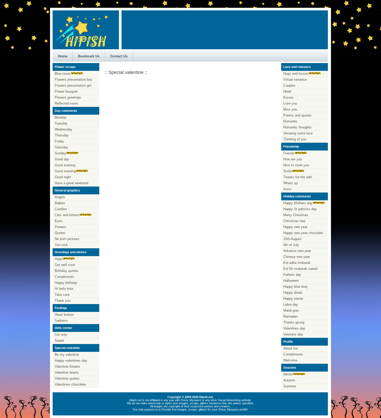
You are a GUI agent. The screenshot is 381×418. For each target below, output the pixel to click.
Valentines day (294, 328)
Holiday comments (297, 196)
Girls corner (63, 328)
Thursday (62, 135)
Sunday (60, 153)
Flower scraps (65, 67)
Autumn (289, 380)
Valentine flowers (67, 366)
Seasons (289, 367)
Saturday (61, 147)
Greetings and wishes (71, 252)
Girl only (61, 335)
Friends (288, 153)
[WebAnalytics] (190, 413)
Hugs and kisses (295, 74)
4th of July (291, 245)
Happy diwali (292, 292)
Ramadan (290, 316)
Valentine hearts (67, 372)
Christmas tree (294, 221)
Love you (290, 103)
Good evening (65, 165)
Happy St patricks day (300, 209)
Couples (289, 85)
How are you (292, 159)
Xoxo (287, 189)
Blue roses (63, 74)
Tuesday (61, 123)
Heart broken (64, 315)
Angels (60, 197)
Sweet (59, 340)
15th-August (292, 239)
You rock (61, 245)
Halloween (291, 281)
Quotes (60, 233)
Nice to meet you (296, 165)
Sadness (61, 321)
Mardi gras (291, 310)
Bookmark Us (89, 56)
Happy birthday (66, 283)
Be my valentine (67, 355)
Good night (63, 177)
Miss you (290, 109)
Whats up (290, 183)
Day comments (66, 111)
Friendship (291, 146)
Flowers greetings (68, 97)
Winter (288, 374)
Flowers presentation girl (73, 85)
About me (290, 348)
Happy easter (293, 298)
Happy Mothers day (298, 203)
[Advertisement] (225, 27)
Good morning (65, 171)
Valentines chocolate (70, 384)
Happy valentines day (71, 360)
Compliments (64, 277)
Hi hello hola (64, 289)
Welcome (290, 360)
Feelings (61, 308)
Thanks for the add (297, 177)
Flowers (60, 227)
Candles (61, 209)
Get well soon (65, 265)
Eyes (58, 221)
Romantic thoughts (297, 127)
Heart (287, 91)
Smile (287, 171)
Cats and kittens (67, 215)
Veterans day (293, 334)
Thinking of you (294, 139)
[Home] (81, 48)
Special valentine (67, 348)
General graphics (67, 190)
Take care (62, 295)
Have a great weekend (71, 183)
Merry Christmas (295, 215)
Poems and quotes (297, 115)
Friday (59, 141)
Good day (62, 159)
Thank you (62, 301)
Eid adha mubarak (297, 263)
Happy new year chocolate (303, 233)
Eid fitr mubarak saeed (300, 269)
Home (62, 56)
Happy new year (295, 227)
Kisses (288, 97)
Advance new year (297, 251)
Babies (60, 203)
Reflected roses (66, 103)
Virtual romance (295, 79)
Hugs (58, 259)
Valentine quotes (67, 378)
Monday (61, 117)
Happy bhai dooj (295, 287)
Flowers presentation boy (73, 79)
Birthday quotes (66, 271)
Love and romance (297, 67)
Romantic (290, 121)
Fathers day (292, 275)
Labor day (290, 304)
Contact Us (119, 56)
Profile (288, 342)
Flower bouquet (66, 91)
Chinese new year (296, 257)
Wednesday (63, 129)
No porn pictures (67, 239)
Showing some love (298, 133)
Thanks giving (293, 322)
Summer (289, 386)
